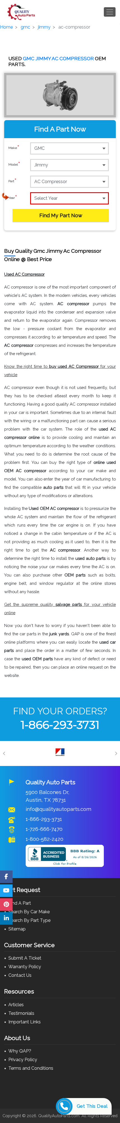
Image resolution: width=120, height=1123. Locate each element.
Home (6, 27)
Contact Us (20, 975)
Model (14, 164)
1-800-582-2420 (44, 839)
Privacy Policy (22, 1059)
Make (14, 148)
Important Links (24, 1022)
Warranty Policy (24, 966)
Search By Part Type (29, 920)
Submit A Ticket (24, 958)
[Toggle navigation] (110, 12)
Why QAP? (19, 1051)
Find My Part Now (60, 215)
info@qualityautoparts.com (58, 809)
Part (12, 181)
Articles (16, 1004)
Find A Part (19, 903)
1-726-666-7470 (44, 829)
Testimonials (21, 1013)
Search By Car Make (29, 911)
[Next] (116, 753)
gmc (25, 27)
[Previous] (4, 753)
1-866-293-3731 (60, 725)
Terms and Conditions (30, 1068)
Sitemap (17, 929)
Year (12, 198)
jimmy (44, 27)
